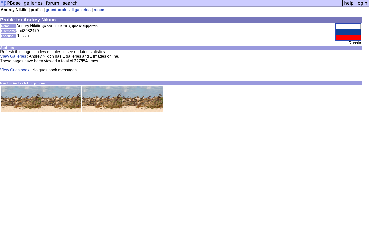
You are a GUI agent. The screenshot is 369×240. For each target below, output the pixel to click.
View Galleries (13, 56)
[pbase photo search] (70, 6)
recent (100, 10)
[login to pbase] (362, 6)
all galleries (80, 10)
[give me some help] (348, 6)
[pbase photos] (11, 6)
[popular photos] (210, 6)
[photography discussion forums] (52, 6)
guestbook (56, 10)
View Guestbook (14, 70)
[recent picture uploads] (33, 6)
